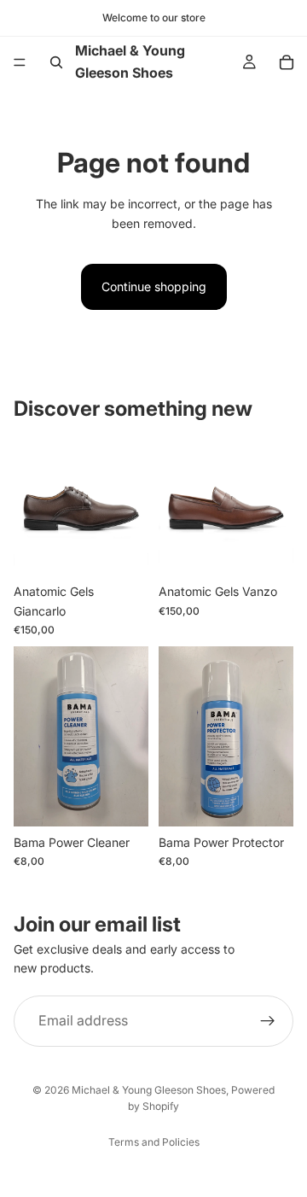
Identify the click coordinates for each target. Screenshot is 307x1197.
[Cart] (286, 62)
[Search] (56, 62)
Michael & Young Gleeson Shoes (149, 1089)
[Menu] (19, 62)
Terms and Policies (154, 1142)
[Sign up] (268, 1021)
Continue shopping (153, 286)
